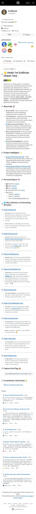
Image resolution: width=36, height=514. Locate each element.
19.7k (12, 403)
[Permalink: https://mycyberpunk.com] (2, 303)
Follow (9, 34)
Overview (8, 61)
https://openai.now (11, 318)
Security (15, 503)
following (15, 31)
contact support (17, 497)
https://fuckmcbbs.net (12, 269)
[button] (30, 374)
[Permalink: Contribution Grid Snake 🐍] (2, 380)
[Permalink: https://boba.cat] (2, 210)
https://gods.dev (8, 25)
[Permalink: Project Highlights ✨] (2, 152)
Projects (32, 61)
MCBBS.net (8, 276)
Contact (13, 505)
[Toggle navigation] (2, 2)
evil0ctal (5, 28)
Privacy (10, 503)
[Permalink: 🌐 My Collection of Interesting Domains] (2, 203)
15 (18, 468)
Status (20, 503)
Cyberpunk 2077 (16, 308)
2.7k (18, 403)
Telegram (17, 194)
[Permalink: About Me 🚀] (2, 106)
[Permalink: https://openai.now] (2, 318)
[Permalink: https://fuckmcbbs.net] (2, 269)
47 (13, 468)
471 (12, 423)
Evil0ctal (6, 69)
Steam (23, 190)
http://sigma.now (10, 355)
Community (26, 503)
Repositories (20, 61)
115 (20, 485)
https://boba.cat (10, 210)
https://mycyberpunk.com (13, 303)
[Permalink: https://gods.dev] (2, 290)
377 (12, 435)
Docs (31, 503)
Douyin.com (17, 246)
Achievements (6, 40)
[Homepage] (18, 2)
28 (11, 451)
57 (16, 423)
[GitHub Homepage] (13, 509)
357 (15, 485)
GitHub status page (27, 496)
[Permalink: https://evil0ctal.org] (2, 254)
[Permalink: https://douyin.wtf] (2, 234)
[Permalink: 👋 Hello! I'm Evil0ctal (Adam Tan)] (2, 74)
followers (7, 31)
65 (16, 435)
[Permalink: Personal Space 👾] (2, 179)
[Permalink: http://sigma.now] (2, 355)
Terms (4, 503)
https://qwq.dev (10, 338)
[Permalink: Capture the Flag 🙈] (2, 368)
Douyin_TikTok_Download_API (15, 157)
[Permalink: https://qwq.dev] (2, 338)
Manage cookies (21, 505)
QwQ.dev (14, 188)
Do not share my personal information (18, 506)
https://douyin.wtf (10, 234)
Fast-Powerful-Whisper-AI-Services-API (18, 166)
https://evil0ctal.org (11, 254)
